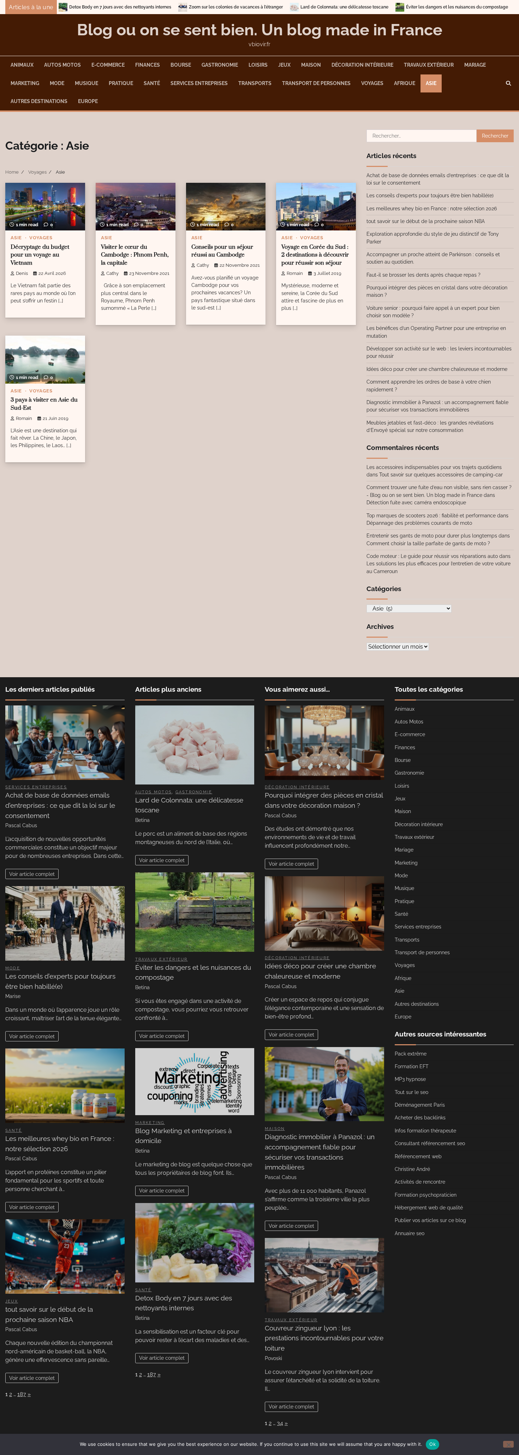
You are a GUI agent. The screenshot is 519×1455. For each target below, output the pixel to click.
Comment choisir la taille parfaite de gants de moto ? (428, 543)
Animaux (22, 65)
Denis (22, 273)
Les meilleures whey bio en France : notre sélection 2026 (431, 208)
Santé (152, 83)
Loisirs (258, 65)
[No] (508, 1444)
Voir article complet (32, 874)
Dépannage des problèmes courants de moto (419, 523)
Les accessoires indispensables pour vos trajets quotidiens (434, 467)
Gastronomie (220, 65)
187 (21, 1394)
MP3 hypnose (410, 1079)
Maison (311, 65)
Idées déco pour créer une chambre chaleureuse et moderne (436, 369)
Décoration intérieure (362, 65)
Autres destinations (39, 101)
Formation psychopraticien (426, 1195)
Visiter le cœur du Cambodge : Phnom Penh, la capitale (135, 255)
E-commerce (108, 65)
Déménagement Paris (420, 1105)
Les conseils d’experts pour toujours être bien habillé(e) (430, 195)
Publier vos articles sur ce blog (430, 1220)
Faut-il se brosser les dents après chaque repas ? (423, 275)
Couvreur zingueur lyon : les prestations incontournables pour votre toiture (324, 1338)
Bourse (181, 65)
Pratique (121, 83)
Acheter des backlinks (420, 1117)
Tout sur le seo (411, 1092)
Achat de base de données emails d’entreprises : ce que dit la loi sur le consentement (60, 805)
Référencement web (418, 1156)
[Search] (508, 83)
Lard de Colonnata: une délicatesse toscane (254, 7)
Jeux (284, 65)
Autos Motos (62, 65)
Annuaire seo (409, 1233)
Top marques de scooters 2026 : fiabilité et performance (431, 515)
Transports (255, 83)
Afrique (404, 83)
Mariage (475, 65)
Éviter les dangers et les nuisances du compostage (367, 7)
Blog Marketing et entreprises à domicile (476, 7)
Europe (88, 101)
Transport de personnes (316, 83)
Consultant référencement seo (430, 1143)
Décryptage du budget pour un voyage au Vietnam (40, 255)
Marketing (25, 83)
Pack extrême (410, 1054)
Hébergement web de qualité (429, 1207)
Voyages (372, 83)
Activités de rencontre (420, 1182)
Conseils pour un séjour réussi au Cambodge (222, 251)
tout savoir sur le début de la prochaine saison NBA (425, 221)
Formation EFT (412, 1066)
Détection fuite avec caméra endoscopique (416, 502)
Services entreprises (199, 83)
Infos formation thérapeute (425, 1131)
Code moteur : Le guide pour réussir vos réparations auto (432, 556)
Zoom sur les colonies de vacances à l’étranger (146, 7)
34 (280, 1423)
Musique (86, 83)
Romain (295, 273)
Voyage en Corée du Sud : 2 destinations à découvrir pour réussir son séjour (315, 255)
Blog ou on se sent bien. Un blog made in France (259, 29)
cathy (112, 273)
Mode (57, 83)
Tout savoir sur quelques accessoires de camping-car (441, 474)
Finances (147, 65)
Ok (432, 1444)
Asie (431, 83)
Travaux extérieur (429, 65)
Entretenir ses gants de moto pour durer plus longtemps (431, 536)
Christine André (412, 1169)
